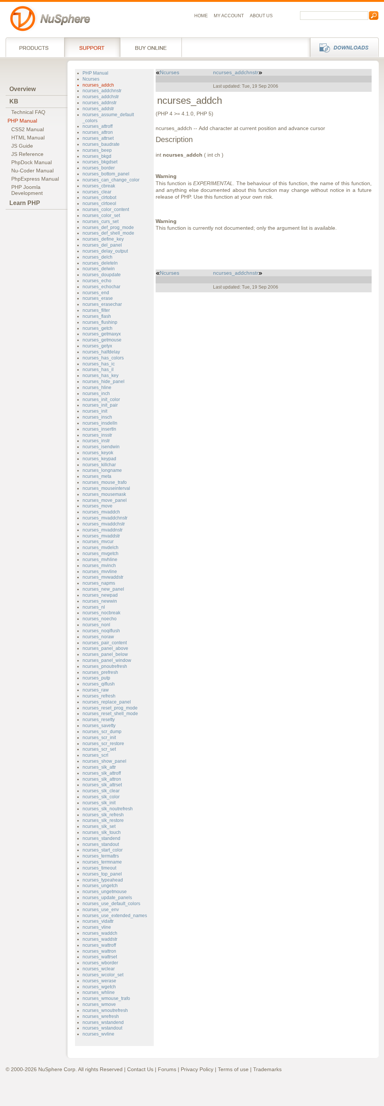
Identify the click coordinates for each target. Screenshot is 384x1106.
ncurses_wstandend (103, 1022)
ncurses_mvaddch (101, 512)
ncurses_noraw (98, 636)
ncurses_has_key (100, 375)
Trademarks (267, 1069)
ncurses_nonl (96, 624)
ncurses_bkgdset (99, 162)
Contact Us (140, 1069)
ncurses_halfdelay (101, 352)
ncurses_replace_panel (106, 702)
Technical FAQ (28, 112)
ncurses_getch (97, 328)
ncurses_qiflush (98, 684)
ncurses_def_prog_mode (108, 227)
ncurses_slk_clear (101, 790)
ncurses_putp (96, 678)
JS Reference (27, 154)
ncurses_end (95, 292)
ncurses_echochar (101, 286)
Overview (22, 89)
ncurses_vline (96, 927)
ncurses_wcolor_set (102, 974)
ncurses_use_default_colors (111, 903)
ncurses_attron (97, 132)
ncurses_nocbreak (101, 612)
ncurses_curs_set (100, 221)
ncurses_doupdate (101, 274)
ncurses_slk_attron (101, 779)
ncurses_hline (96, 387)
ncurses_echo (96, 280)
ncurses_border (98, 168)
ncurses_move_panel (104, 500)
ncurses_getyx (97, 346)
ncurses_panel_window (106, 660)
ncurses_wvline (98, 1034)
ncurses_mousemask (104, 494)
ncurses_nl (93, 607)
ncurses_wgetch (99, 986)
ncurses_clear (96, 192)
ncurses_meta (96, 476)
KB (13, 101)
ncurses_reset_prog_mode (110, 708)
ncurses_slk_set (99, 826)
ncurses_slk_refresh (103, 814)
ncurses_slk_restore (103, 820)
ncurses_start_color (102, 850)
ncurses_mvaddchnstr (105, 518)
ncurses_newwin (99, 601)
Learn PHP (24, 203)
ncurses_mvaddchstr (103, 524)
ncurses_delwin (98, 268)
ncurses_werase (99, 980)
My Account (229, 15)
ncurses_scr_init (99, 737)
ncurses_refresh (99, 696)
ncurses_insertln (99, 429)
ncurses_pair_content (104, 642)
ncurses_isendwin (101, 446)
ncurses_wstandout (102, 1028)
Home (201, 15)
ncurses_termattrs (100, 856)
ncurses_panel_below (105, 654)
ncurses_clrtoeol (99, 203)
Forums (167, 1069)
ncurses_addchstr (100, 96)
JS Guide (22, 146)
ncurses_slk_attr (99, 767)
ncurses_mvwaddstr (102, 577)
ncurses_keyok (97, 452)
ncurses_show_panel (104, 761)
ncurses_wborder (100, 962)
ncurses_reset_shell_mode (110, 713)
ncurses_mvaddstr (101, 536)
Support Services (92, 47)
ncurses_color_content (105, 209)
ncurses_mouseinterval (106, 488)
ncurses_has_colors (103, 358)
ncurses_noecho (99, 618)
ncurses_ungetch (100, 885)
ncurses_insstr (97, 435)
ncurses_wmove (99, 1004)
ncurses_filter (96, 310)
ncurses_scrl (95, 755)
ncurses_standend (101, 838)
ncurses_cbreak (98, 186)
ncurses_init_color (101, 399)
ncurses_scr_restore (103, 743)
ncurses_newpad (100, 595)
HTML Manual (28, 138)
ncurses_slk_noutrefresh (107, 808)
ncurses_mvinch (99, 565)
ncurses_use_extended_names (114, 915)
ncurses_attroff (97, 126)
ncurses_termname (102, 862)
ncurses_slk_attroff (101, 773)
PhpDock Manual (31, 162)
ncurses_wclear (98, 968)
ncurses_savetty (99, 725)
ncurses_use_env (100, 909)
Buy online (151, 47)
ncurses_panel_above (105, 648)
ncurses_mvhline (99, 559)
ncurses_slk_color (101, 796)
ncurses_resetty (98, 719)
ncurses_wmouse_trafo (106, 998)
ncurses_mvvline (99, 571)
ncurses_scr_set (99, 749)
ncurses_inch (96, 393)
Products (35, 47)
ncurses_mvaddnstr (102, 530)
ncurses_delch (97, 257)
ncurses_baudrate (101, 144)
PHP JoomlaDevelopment (27, 190)
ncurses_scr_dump (102, 731)
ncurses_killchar (99, 464)
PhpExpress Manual (35, 179)
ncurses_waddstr (99, 939)
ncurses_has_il (98, 369)
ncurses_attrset (98, 138)
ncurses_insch (97, 417)
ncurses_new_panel (103, 589)
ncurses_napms (98, 583)
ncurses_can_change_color (111, 180)
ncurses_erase (97, 298)
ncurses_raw (95, 690)
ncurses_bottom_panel (105, 174)
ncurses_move (97, 506)
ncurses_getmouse (102, 340)
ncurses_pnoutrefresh (104, 666)
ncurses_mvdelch (100, 547)
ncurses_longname (102, 470)
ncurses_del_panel (102, 245)
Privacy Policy (197, 1069)
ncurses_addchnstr (102, 90)
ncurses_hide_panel (103, 381)
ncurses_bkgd (96, 156)
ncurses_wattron (99, 951)
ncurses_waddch (99, 933)
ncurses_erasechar (102, 304)
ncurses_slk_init (99, 802)
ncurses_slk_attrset (102, 784)
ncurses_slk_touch (101, 832)
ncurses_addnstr (99, 102)
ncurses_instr (96, 440)
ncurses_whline (98, 992)
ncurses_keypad (99, 458)
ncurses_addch (98, 85)
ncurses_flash (96, 316)
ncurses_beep (97, 150)
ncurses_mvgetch (100, 553)
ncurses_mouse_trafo (104, 482)
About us (261, 15)
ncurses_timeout (99, 868)
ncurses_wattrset (99, 956)
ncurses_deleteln (100, 263)
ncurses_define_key (103, 239)
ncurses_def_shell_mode (108, 233)
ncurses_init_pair (100, 405)
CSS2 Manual (27, 129)
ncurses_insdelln (99, 423)
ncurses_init (94, 411)
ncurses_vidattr (98, 921)
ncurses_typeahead (102, 880)
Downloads (342, 47)
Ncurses (90, 79)
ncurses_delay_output (105, 251)
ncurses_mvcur (98, 541)
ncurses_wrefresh (100, 1016)
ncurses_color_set (101, 215)
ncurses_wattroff (99, 945)
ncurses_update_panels (107, 897)
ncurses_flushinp (99, 322)
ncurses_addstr (98, 108)
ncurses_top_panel (102, 874)
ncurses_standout (100, 844)
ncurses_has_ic (98, 364)
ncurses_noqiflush (101, 630)
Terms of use (233, 1069)
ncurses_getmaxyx (101, 334)
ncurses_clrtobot (99, 197)
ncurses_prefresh (100, 672)
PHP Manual (22, 121)
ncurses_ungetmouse (104, 891)
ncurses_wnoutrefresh (105, 1010)
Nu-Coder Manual (32, 171)
